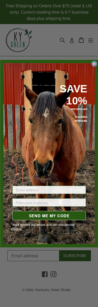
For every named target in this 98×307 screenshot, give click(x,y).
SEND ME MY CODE (49, 215)
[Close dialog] (94, 64)
